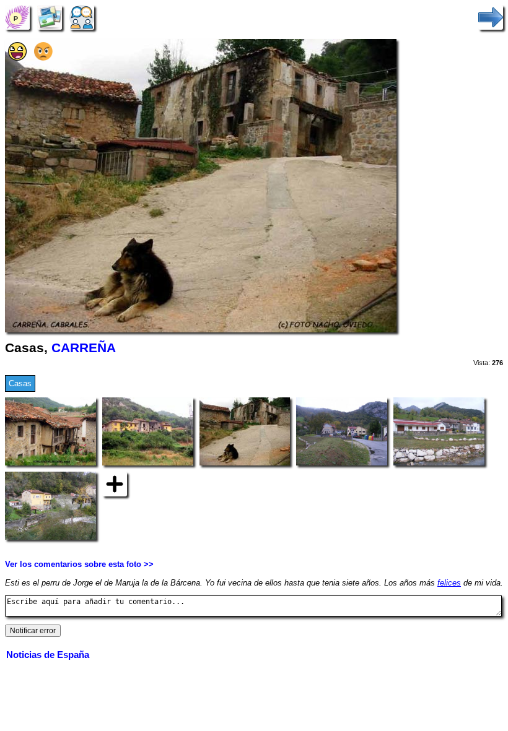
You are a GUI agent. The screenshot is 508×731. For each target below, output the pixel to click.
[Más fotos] (114, 483)
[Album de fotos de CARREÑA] (49, 17)
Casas (20, 383)
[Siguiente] (490, 17)
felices (449, 582)
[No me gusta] (43, 58)
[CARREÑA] (17, 17)
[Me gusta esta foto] (17, 58)
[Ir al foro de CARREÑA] (81, 17)
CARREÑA (83, 347)
